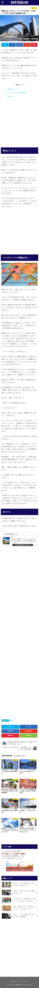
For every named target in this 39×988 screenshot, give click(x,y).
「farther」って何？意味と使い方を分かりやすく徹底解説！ (23, 915)
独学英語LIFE (19, 2)
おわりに (10, 96)
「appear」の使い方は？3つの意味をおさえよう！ (23, 892)
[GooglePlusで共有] (26, 44)
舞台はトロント (12, 89)
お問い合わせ (13, 981)
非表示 (21, 85)
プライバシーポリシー (23, 981)
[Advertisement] (19, 121)
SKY (13, 720)
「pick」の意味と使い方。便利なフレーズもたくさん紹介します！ (23, 908)
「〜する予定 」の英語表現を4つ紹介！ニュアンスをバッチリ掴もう (23, 900)
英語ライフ (6, 720)
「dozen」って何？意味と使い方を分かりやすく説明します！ (23, 884)
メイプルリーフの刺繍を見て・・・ (18, 92)
